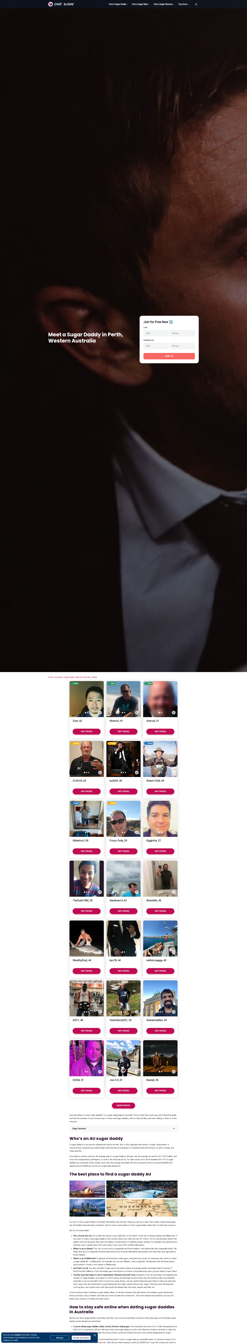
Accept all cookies (81, 1338)
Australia (58, 677)
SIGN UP (169, 356)
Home (50, 677)
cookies (17, 1335)
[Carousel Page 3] (88, 772)
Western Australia (83, 677)
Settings (59, 1338)
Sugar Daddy (69, 677)
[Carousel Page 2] (87, 712)
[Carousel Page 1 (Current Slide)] (85, 712)
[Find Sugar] (61, 4)
